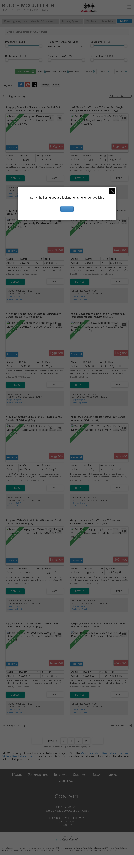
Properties (38, 774)
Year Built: (61, 56)
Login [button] (56, 85)
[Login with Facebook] (21, 86)
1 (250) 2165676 (14, 193)
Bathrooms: (16, 56)
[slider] (6, 45)
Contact (67, 781)
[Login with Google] (27, 86)
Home (17, 774)
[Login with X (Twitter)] (34, 86)
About (113, 774)
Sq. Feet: (102, 56)
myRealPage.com (67, 839)
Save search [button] (24, 71)
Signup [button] (45, 85)
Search (124, 20)
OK (67, 209)
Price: (17, 41)
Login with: (9, 85)
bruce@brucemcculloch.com (67, 811)
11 (86, 740)
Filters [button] (120, 71)
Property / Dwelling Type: (63, 41)
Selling (80, 774)
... (78, 740)
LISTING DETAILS (15, 178)
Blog (97, 774)
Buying (60, 774)
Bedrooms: (100, 41)
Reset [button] (104, 71)
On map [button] (88, 71)
